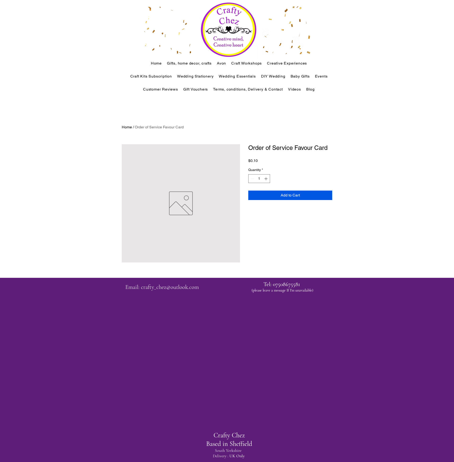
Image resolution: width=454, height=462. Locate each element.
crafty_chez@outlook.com (170, 287)
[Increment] (266, 178)
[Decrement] (252, 178)
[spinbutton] (259, 178)
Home (127, 127)
